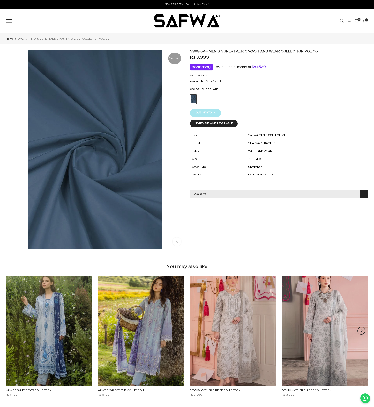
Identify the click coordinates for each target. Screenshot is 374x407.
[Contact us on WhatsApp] (365, 398)
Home (10, 39)
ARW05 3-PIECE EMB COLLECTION (121, 390)
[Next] (361, 331)
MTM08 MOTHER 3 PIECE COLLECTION (215, 390)
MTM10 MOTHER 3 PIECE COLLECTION (307, 390)
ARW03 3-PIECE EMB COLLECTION (28, 390)
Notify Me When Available (214, 123)
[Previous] (13, 331)
